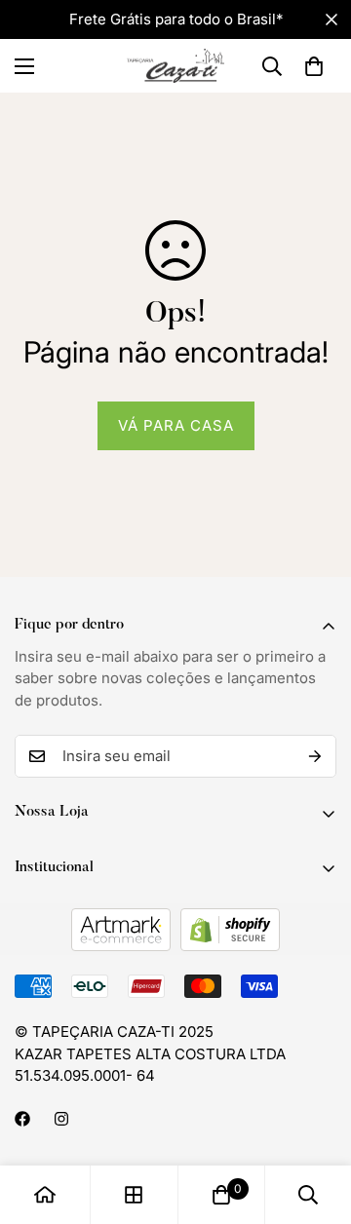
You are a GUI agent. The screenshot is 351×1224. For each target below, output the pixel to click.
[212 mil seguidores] (61, 1119)
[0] (314, 66)
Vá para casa (176, 425)
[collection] (133, 1195)
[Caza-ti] (175, 66)
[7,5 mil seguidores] (22, 1119)
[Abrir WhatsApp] (302, 1175)
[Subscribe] (314, 756)
